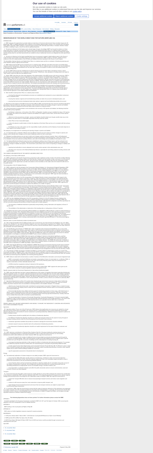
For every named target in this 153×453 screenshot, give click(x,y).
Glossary (10, 450)
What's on (24, 31)
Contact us (76, 22)
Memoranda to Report (45, 33)
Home (5, 29)
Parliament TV (59, 31)
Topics (68, 31)
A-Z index (5, 450)
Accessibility (57, 22)
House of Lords (17, 31)
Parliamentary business (14, 29)
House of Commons (8, 31)
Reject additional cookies (64, 16)
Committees (40, 31)
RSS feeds (70, 22)
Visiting (51, 29)
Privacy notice (47, 450)
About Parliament (37, 29)
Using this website (35, 450)
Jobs (29, 450)
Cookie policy (53, 450)
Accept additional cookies (43, 16)
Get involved (45, 29)
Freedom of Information (22, 450)
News (64, 31)
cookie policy (77, 11)
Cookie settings (81, 16)
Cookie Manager (59, 450)
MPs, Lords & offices (26, 29)
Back (14, 427)
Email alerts (63, 22)
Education (57, 29)
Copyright (42, 450)
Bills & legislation (32, 31)
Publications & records (49, 31)
